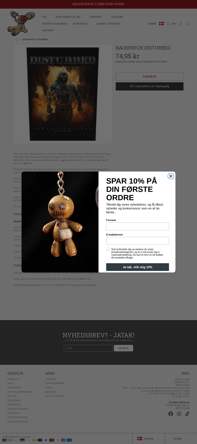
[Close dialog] (171, 176)
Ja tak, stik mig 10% (137, 267)
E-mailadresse (114, 234)
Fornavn (111, 220)
